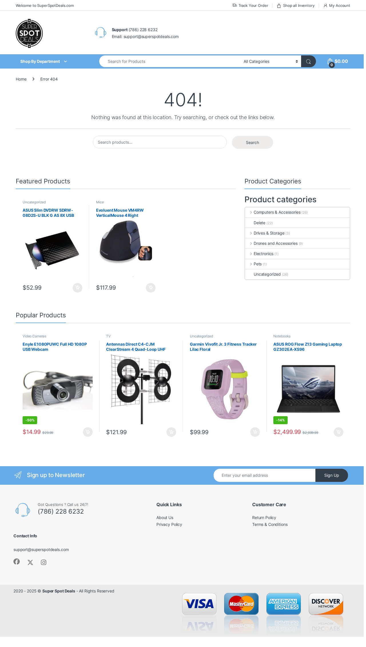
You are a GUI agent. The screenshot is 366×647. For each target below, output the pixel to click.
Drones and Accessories (276, 243)
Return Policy (264, 517)
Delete (259, 222)
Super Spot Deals (58, 590)
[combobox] (169, 61)
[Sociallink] (16, 561)
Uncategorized (34, 202)
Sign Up (331, 475)
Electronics (263, 253)
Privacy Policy (169, 524)
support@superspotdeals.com (41, 549)
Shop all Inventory (298, 5)
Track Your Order (253, 5)
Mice (100, 202)
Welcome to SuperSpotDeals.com (45, 5)
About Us (164, 517)
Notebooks (282, 336)
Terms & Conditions (269, 524)
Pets (258, 263)
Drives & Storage (269, 233)
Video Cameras (34, 336)
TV (108, 336)
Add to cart (77, 288)
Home (21, 79)
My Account (339, 5)
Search (252, 142)
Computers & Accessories (277, 212)
